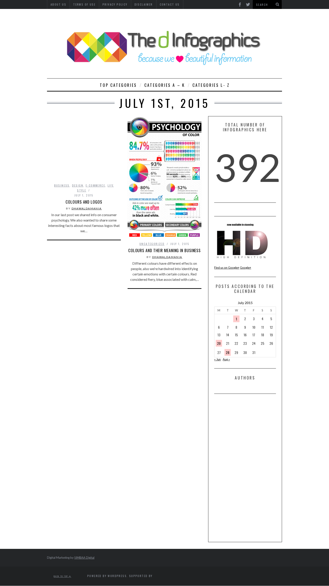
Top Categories (118, 85)
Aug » (226, 359)
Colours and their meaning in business (164, 250)
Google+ (245, 267)
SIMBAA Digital (84, 557)
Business (62, 185)
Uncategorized (151, 244)
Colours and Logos (84, 202)
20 (219, 343)
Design (77, 185)
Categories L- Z (211, 85)
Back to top (61, 576)
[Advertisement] (247, 468)
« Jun (217, 359)
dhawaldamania (87, 208)
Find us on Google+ (226, 267)
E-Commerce (95, 185)
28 (227, 352)
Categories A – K (164, 85)
